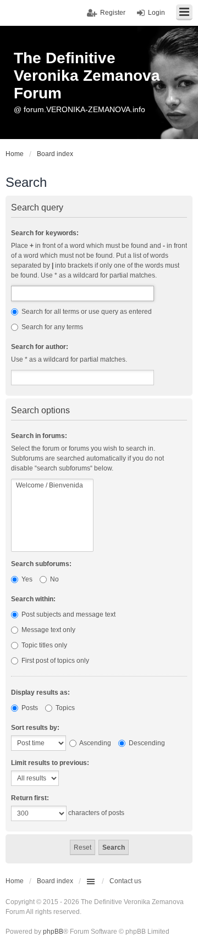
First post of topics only (54, 660)
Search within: (33, 599)
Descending (146, 743)
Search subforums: (41, 564)
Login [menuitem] (156, 12)
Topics (64, 708)
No (53, 579)
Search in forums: (39, 436)
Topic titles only (43, 645)
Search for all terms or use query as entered (86, 311)
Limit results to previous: (50, 763)
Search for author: (39, 347)
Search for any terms (51, 327)
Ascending (94, 743)
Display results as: (40, 692)
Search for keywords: (45, 233)
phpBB (53, 931)
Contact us (125, 881)
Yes (26, 579)
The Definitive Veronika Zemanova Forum (87, 75)
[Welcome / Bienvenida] (52, 485)
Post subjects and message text (68, 614)
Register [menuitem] (112, 12)
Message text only (47, 630)
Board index (55, 881)
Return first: (30, 798)
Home (15, 881)
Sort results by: (35, 728)
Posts (29, 708)
